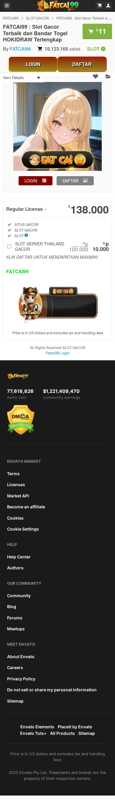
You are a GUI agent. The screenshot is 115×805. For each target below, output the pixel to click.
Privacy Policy (21, 678)
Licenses (16, 484)
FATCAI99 (11, 17)
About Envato (20, 656)
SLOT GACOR (37, 17)
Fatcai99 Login (58, 352)
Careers (15, 667)
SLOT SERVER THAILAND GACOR (62, 246)
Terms (13, 473)
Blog (11, 606)
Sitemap (15, 700)
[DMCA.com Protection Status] (20, 433)
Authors (15, 567)
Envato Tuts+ (33, 733)
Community (19, 595)
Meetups (16, 628)
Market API (18, 495)
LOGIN (33, 64)
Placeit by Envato (75, 726)
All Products (62, 733)
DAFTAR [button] (70, 181)
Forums (14, 617)
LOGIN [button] (30, 181)
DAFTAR (82, 64)
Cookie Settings (23, 528)
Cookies (15, 517)
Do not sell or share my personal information (52, 689)
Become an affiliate (26, 506)
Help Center (19, 556)
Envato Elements (37, 726)
